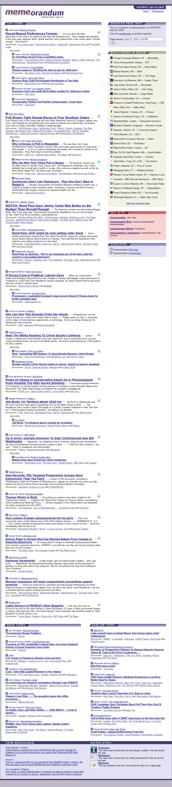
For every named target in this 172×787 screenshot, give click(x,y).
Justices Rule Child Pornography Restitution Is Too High (45, 80)
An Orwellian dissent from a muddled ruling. (38, 56)
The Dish (10, 220)
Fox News (19, 420)
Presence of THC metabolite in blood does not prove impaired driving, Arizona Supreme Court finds (42, 645)
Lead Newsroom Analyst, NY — (134, 76)
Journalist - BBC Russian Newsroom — (138, 179)
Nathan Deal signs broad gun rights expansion (39, 459)
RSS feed (133, 249)
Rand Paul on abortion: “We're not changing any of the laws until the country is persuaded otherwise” (52, 255)
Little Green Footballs (47, 220)
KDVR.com (23, 391)
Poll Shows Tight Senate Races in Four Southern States (48, 117)
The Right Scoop (24, 246)
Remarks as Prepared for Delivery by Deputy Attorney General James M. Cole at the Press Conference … (127, 651)
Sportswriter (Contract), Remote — (133, 139)
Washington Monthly (28, 529)
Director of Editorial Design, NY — (136, 188)
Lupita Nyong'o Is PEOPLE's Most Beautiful (34, 605)
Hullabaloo (119, 655)
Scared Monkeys (132, 735)
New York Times (36, 78)
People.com (14, 603)
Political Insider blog (40, 457)
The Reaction (32, 595)
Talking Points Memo (45, 44)
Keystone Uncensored (20, 560)
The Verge (30, 94)
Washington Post (77, 44)
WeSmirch (103, 763)
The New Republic (34, 494)
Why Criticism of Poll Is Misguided (35, 144)
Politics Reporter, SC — (132, 166)
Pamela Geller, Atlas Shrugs (19, 222)
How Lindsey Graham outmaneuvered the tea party (39, 518)
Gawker (93, 463)
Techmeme (103, 748)
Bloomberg (32, 99)
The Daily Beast (110, 691)
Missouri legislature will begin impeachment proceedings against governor (49, 583)
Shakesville (46, 616)
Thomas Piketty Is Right (21, 497)
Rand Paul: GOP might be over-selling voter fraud (47, 233)
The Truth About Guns (29, 674)
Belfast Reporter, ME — (127, 71)
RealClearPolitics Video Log (38, 244)
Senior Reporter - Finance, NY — (133, 112)
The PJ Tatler (77, 357)
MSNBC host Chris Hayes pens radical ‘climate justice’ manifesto (38, 725)
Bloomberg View (32, 73)
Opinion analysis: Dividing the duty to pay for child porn (45, 70)
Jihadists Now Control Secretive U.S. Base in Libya (120, 693)
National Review (27, 30)
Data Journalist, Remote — (133, 94)
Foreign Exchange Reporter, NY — (135, 58)
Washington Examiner (59, 62)
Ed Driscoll (22, 732)
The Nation (40, 730)
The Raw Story (67, 220)
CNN (20, 325)
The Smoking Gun (28, 669)
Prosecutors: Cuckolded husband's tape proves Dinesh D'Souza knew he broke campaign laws (55, 297)
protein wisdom (25, 571)
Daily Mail (108, 696)
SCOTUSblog (37, 68)
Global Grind (56, 674)
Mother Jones (27, 202)
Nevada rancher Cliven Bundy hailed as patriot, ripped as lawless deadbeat (55, 364)
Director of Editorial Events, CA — (135, 116)
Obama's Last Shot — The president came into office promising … (37, 697)
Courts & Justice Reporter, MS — (138, 184)
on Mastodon (134, 253)
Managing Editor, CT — (133, 170)
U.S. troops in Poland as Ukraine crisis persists (33, 658)
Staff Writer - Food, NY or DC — (135, 161)
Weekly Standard (74, 128)
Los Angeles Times (41, 89)
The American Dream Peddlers (23, 633)
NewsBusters (12, 133)
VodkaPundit (12, 663)
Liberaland (30, 105)
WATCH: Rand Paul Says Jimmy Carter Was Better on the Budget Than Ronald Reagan (48, 207)
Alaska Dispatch (47, 325)
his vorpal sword (26, 44)
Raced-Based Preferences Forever (32, 33)
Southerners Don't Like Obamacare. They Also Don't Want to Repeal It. (52, 183)
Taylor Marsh (58, 391)
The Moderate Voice (28, 128)
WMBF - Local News (113, 639)
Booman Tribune (80, 529)
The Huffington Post (34, 60)
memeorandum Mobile (122, 228)
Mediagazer (104, 755)
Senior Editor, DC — (128, 143)
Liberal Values (97, 685)
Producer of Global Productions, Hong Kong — (138, 103)
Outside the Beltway (51, 73)
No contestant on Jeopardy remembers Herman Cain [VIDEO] (41, 682)
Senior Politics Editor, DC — (133, 89)
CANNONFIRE (56, 487)
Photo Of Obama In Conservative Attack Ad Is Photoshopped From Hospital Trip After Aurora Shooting (49, 381)
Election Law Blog (55, 83)
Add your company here (138, 203)
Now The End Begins (35, 357)
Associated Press (62, 131)
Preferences (158, 11)
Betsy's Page (78, 60)
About (146, 11)
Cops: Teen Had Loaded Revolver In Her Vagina (33, 671)
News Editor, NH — (129, 107)
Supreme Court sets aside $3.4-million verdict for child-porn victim (51, 91)
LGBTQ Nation (142, 639)
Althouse (90, 60)
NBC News (30, 435)
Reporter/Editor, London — (137, 121)
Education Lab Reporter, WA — (135, 80)
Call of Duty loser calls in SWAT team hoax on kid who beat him (128, 718)
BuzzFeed (37, 377)
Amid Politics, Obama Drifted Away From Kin (117, 731)
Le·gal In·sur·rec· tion (57, 529)
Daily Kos (76, 154)
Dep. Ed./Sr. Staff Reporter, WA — (137, 152)
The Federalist (55, 260)
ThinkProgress (52, 217)
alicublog (22, 716)
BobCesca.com (77, 217)
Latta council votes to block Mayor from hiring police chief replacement (125, 634)
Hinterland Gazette (29, 133)
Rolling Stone (28, 694)
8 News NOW (68, 367)
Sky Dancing (128, 685)
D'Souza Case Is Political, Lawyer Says (35, 275)
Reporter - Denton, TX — (135, 130)
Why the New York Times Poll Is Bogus (38, 162)
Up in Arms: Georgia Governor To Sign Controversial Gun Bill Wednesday (50, 440)
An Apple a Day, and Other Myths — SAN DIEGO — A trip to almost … (41, 711)
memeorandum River (121, 222)
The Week (62, 154)
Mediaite (66, 60)
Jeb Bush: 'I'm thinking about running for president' (42, 422)
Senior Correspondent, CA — (131, 98)
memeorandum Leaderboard (125, 233)
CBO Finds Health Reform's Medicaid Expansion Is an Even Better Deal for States (125, 678)
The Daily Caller (90, 244)
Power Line (30, 173)
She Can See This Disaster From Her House (37, 314)
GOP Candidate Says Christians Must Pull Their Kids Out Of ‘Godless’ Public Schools (126, 706)
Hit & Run (119, 696)
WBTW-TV (98, 631)
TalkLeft (22, 650)
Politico (60, 128)
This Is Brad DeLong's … (45, 508)
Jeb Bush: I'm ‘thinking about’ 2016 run (34, 401)
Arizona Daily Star (41, 642)
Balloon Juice (81, 220)
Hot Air (76, 131)
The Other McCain (112, 710)
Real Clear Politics (86, 173)
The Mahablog (65, 173)
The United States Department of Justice (113, 647)
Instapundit (62, 44)
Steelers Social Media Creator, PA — (138, 174)
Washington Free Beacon (72, 133)
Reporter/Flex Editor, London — (130, 148)
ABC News (58, 616)
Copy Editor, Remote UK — (132, 85)
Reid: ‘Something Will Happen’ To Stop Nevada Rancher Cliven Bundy (53, 353)
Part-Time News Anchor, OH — (135, 67)
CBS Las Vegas (35, 351)
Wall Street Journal (40, 54)
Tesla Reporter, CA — (126, 134)
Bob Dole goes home (103, 665)
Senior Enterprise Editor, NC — (136, 192)
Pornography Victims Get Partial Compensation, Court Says (47, 101)
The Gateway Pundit (45, 550)
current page (125, 33)
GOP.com (29, 154)
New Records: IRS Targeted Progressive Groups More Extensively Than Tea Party (44, 477)
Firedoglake (96, 658)
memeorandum (118, 217)
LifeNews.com (40, 260)
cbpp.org (110, 675)
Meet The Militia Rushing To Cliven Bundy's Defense (43, 335)
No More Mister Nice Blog (30, 217)
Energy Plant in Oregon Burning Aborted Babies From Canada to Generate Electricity (49, 541)
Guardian (146, 655)
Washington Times (24, 362)
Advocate (129, 639)
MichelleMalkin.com (56, 357)
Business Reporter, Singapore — (137, 125)
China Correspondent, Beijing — (131, 62)
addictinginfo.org (33, 302)
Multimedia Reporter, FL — (135, 197)
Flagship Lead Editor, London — (133, 157)
